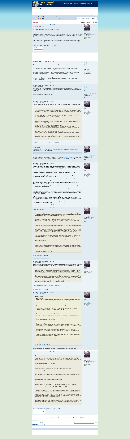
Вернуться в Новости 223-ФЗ (38, 422)
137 (89, 35)
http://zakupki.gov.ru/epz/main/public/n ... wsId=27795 (47, 45)
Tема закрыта (34, 419)
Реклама (62, 8)
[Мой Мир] (43, 18)
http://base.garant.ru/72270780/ (67, 158)
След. (96, 417)
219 (90, 71)
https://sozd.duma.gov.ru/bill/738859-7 (40, 258)
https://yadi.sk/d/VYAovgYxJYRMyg (40, 289)
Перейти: (72, 422)
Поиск (66, 8)
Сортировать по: (62, 417)
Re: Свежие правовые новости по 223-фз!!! (43, 61)
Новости (57, 8)
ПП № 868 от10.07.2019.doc (38, 411)
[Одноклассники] (40, 18)
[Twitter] (41, 18)
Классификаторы (50, 8)
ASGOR (46, 426)
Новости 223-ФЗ (62, 16)
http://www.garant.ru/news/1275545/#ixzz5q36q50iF (48, 142)
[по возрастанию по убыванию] (78, 417)
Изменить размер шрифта (96, 16)
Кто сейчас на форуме (38, 424)
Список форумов (37, 16)
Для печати (94, 16)
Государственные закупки (46, 16)
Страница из (89, 22)
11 (89, 94)
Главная (36, 8)
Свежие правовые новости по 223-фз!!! (42, 20)
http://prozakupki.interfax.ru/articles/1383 (45, 204)
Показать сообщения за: (47, 417)
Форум (40, 8)
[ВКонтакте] (38, 18)
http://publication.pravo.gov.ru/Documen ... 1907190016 (48, 408)
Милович (35, 26)
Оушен (85, 66)
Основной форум (54, 16)
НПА (44, 8)
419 (90, 112)
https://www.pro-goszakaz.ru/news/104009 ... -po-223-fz (48, 285)
